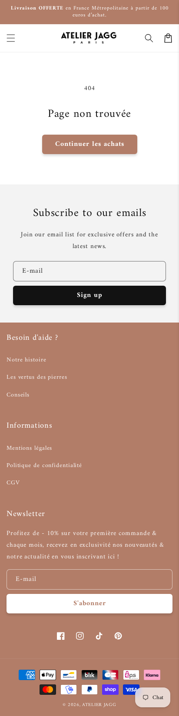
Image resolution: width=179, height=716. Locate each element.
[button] (10, 38)
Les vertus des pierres (37, 377)
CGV (13, 482)
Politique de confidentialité (44, 465)
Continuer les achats (89, 144)
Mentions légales (29, 448)
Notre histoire (26, 360)
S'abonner (89, 603)
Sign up (90, 295)
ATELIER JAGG (99, 705)
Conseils (18, 395)
